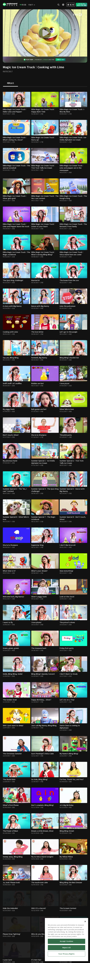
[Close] (85, 921)
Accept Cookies (66, 941)
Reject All (66, 947)
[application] (45, 33)
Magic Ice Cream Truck (19, 67)
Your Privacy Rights (66, 954)
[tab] (10, 83)
